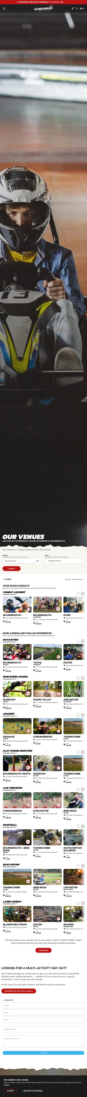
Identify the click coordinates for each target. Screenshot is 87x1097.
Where (5, 555)
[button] (82, 593)
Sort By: (68, 579)
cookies (6, 1085)
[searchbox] (63, 561)
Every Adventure (10, 550)
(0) (83, 9)
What (47, 555)
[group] (17, 610)
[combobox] (64, 560)
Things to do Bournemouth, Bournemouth (35, 550)
